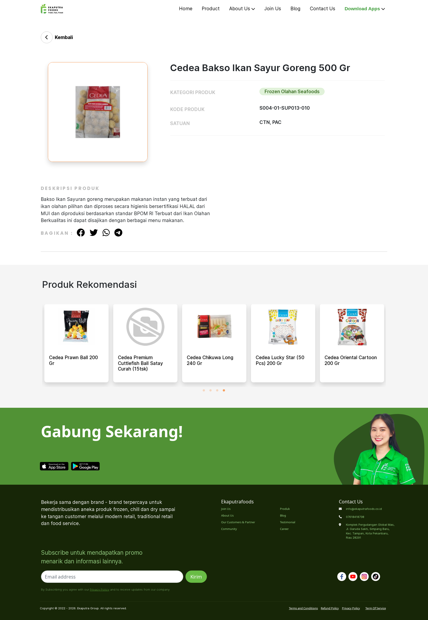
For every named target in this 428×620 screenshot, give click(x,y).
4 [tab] (224, 390)
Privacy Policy (99, 589)
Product (211, 8)
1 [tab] (204, 390)
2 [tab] (210, 390)
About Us (240, 8)
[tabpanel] (76, 345)
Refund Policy (330, 608)
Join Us (272, 8)
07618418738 (355, 517)
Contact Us (322, 8)
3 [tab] (217, 390)
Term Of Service (375, 608)
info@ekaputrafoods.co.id (364, 509)
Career (284, 529)
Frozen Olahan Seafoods (292, 91)
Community (229, 529)
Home (185, 8)
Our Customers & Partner (238, 522)
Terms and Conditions (303, 608)
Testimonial (287, 522)
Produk (285, 509)
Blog (295, 8)
